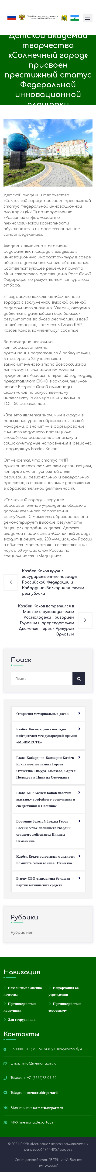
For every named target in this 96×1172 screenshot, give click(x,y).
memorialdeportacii (42, 1093)
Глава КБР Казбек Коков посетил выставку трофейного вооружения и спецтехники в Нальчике (45, 799)
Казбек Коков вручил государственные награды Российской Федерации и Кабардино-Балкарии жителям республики (53, 582)
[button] (88, 18)
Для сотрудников (21, 1019)
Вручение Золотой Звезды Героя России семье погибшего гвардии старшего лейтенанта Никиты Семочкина (43, 831)
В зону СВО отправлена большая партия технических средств (43, 882)
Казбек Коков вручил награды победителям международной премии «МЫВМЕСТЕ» (46, 735)
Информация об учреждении (63, 991)
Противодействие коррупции (19, 1007)
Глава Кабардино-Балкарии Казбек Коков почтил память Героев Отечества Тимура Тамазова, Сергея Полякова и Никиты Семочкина (45, 767)
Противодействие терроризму (64, 1007)
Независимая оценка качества (22, 991)
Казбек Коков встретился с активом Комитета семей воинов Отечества (45, 860)
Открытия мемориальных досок (42, 714)
